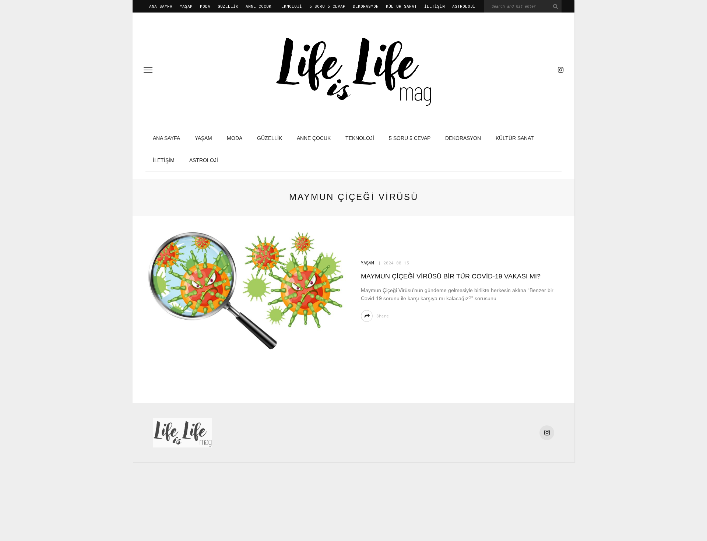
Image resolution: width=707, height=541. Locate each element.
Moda (205, 6)
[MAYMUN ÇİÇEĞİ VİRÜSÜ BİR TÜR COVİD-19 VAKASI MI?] (245, 290)
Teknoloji (290, 6)
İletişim (434, 6)
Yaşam (186, 6)
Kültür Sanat (401, 6)
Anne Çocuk (258, 6)
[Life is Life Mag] (182, 432)
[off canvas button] (148, 70)
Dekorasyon (366, 6)
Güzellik (228, 6)
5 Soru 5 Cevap (327, 6)
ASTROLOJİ (463, 6)
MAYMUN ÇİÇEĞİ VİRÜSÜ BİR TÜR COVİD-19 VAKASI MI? (451, 276)
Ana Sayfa (160, 6)
